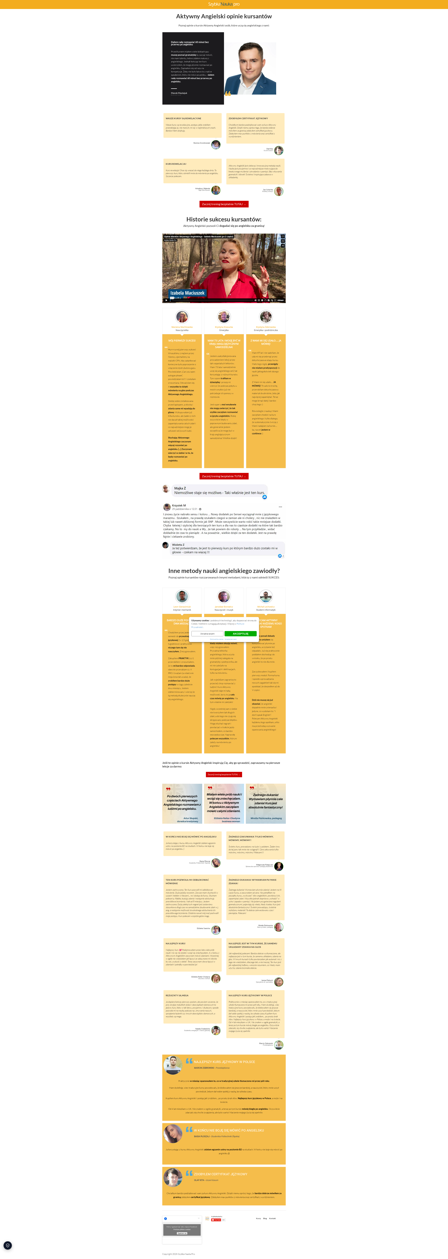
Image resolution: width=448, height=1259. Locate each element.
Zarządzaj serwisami (231, 639)
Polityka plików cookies (216, 639)
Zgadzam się (182, 1233)
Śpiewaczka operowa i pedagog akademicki (259, 866)
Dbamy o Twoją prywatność (8, 1245)
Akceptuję (240, 633)
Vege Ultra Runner (204, 190)
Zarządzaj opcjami (207, 634)
